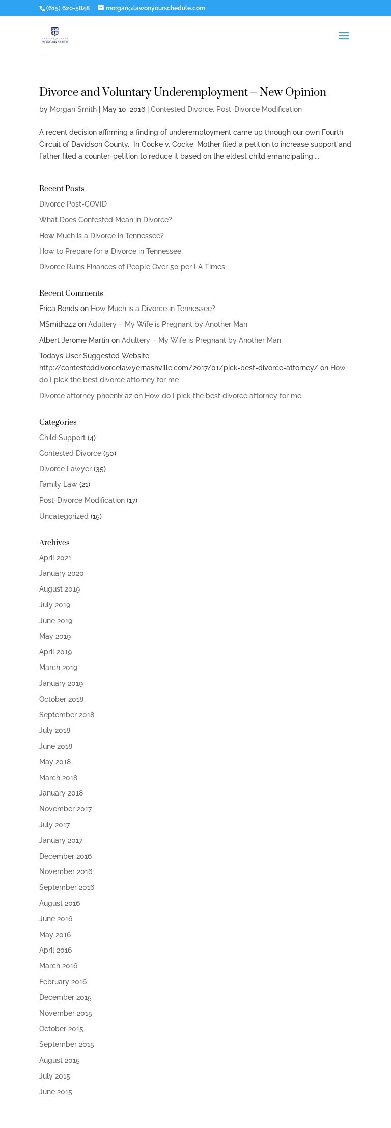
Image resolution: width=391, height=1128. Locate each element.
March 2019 (58, 667)
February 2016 (63, 982)
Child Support (62, 437)
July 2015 (54, 1076)
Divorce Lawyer (65, 469)
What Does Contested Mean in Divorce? (105, 220)
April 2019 (55, 652)
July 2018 (54, 730)
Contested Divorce (182, 109)
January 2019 (61, 683)
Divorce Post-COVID (73, 204)
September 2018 (66, 715)
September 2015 (66, 1044)
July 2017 (54, 825)
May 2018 (55, 762)
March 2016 (58, 966)
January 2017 (60, 840)
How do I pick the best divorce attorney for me (223, 396)
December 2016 (65, 856)
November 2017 (65, 809)
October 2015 (61, 1028)
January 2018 (61, 793)
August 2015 (59, 1060)
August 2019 (59, 589)
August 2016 (59, 903)
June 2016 (55, 919)
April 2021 (55, 558)
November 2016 (65, 871)
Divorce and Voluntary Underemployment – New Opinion (182, 91)
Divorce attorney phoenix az (85, 396)
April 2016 (55, 950)
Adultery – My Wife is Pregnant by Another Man (167, 324)
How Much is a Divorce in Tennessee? (101, 236)
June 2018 (55, 746)
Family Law (58, 484)
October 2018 (61, 699)
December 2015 (65, 997)
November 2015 (65, 1013)
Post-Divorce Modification (259, 109)
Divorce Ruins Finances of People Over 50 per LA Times (132, 267)
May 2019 (55, 636)
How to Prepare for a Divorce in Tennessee (110, 251)
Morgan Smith (73, 109)
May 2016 (55, 935)
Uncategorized (64, 516)
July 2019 (54, 605)
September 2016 (66, 887)
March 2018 (58, 778)
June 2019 (55, 621)
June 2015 (55, 1092)
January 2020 (61, 573)
